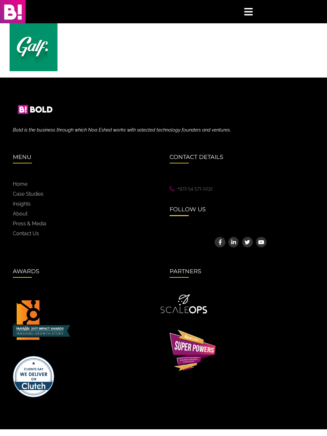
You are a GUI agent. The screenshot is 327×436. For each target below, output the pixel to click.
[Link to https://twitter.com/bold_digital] (247, 242)
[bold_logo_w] (35, 100)
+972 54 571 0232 (195, 189)
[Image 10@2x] (33, 358)
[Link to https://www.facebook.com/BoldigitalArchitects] (220, 242)
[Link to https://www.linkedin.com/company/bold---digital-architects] (233, 242)
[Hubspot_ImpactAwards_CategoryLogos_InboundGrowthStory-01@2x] (41, 302)
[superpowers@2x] (193, 332)
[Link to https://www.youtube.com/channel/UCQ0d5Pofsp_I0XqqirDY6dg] (261, 242)
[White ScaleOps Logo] (184, 296)
